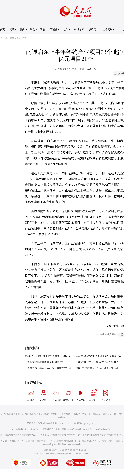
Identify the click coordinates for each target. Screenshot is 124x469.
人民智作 (105, 400)
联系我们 (62, 417)
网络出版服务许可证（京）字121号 (98, 441)
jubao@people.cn (91, 423)
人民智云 (93, 400)
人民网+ (43, 400)
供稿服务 (76, 414)
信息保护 (118, 414)
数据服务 (86, 414)
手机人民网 (56, 400)
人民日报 (31, 400)
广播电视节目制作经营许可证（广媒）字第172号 (101, 435)
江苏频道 (14, 38)
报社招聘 (34, 414)
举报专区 (79, 29)
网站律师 (107, 414)
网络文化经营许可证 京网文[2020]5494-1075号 (58, 441)
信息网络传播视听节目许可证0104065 (17, 441)
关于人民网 (23, 414)
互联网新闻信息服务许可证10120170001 (19, 435)
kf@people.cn (35, 429)
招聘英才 (45, 414)
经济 (24, 38)
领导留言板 (68, 400)
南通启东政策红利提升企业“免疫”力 (44, 362)
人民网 (3, 38)
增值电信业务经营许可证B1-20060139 (57, 435)
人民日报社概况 (8, 414)
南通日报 (91, 69)
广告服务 (55, 414)
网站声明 (97, 414)
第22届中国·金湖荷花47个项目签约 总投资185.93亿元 (53, 356)
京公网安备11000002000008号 (67, 444)
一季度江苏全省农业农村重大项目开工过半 (48, 368)
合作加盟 (65, 414)
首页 (2, 29)
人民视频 (81, 400)
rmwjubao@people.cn (103, 429)
